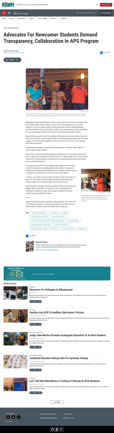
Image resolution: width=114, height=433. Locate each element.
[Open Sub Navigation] (7, 18)
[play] (4, 13)
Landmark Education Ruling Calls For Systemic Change (58, 358)
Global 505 (82, 228)
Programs (21, 18)
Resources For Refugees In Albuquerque (50, 289)
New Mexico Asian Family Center (41, 224)
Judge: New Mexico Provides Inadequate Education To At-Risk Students (67, 335)
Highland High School (58, 216)
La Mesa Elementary (68, 228)
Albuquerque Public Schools (40, 216)
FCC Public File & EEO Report (48, 414)
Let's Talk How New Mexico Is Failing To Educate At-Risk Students (64, 381)
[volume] (9, 13)
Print (108, 52)
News (4, 18)
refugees (65, 213)
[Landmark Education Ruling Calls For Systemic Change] (16, 361)
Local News (32, 287)
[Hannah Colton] (30, 246)
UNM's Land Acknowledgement (48, 418)
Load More (57, 402)
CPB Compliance (68, 414)
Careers (64, 18)
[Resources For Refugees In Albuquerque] (16, 293)
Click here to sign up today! (43, 274)
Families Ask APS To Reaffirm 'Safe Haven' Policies (56, 312)
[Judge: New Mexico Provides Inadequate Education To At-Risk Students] (16, 338)
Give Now (106, 5)
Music (11, 18)
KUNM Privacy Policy (69, 418)
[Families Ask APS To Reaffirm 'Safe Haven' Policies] (16, 316)
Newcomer (55, 228)
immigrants (55, 213)
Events (31, 18)
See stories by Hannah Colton (47, 250)
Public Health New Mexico (11, 28)
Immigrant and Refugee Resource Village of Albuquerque (48, 220)
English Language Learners (39, 228)
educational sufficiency (61, 224)
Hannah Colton (14, 51)
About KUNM (42, 18)
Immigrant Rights (74, 220)
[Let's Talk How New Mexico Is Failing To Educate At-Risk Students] (16, 384)
